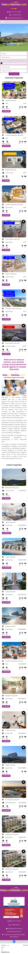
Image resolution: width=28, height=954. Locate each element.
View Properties (14, 74)
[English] (12, 9)
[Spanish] (15, 9)
